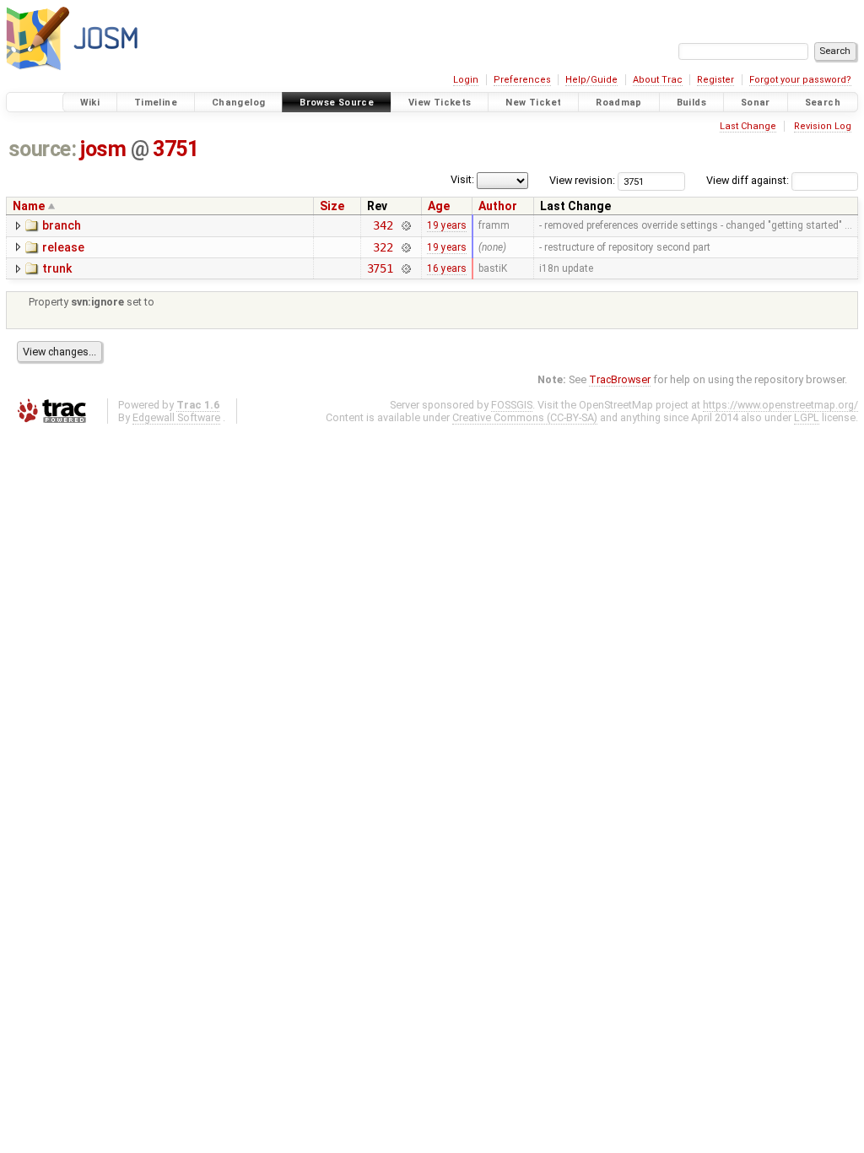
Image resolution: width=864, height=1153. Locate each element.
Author (497, 206)
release (63, 247)
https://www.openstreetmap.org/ (780, 404)
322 (383, 247)
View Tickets (440, 102)
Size (332, 206)
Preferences (522, 79)
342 (383, 225)
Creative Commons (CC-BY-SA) (524, 417)
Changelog (238, 102)
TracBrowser (620, 379)
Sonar (755, 102)
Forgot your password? (800, 79)
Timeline (155, 102)
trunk (57, 268)
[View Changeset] (405, 225)
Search (822, 102)
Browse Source (337, 102)
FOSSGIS (511, 404)
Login (465, 79)
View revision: (582, 180)
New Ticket (533, 102)
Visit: (462, 179)
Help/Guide (591, 79)
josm (103, 149)
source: (42, 149)
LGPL (806, 417)
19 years (447, 225)
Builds (691, 102)
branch (61, 225)
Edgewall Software (176, 417)
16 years (447, 268)
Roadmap (619, 102)
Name (29, 206)
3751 (175, 149)
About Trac (658, 79)
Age (439, 206)
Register (715, 79)
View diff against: (748, 180)
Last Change (748, 126)
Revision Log (822, 126)
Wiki (90, 102)
